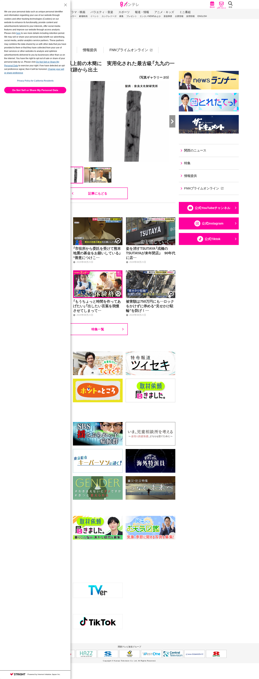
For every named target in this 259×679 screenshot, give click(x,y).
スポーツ (124, 12)
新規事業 (168, 16)
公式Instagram (212, 223)
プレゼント (131, 16)
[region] (129, 50)
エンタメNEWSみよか (150, 16)
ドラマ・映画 (76, 12)
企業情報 (179, 16)
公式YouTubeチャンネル (212, 208)
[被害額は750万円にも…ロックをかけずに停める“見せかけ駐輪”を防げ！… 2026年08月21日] (150, 272)
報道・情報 (142, 12)
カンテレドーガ (109, 16)
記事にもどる (97, 193)
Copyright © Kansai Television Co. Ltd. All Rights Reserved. (129, 661)
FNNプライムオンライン (128, 50)
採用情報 (190, 16)
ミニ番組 (185, 12)
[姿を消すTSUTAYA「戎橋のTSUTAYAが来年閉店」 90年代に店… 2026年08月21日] (150, 219)
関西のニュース (195, 150)
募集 (121, 16)
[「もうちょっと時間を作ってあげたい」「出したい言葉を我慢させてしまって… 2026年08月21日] (97, 272)
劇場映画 (83, 16)
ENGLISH (202, 16)
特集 (187, 163)
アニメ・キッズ (164, 12)
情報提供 (90, 50)
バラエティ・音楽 (102, 12)
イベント (94, 16)
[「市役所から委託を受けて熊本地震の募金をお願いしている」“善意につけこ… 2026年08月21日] (97, 219)
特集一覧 (97, 329)
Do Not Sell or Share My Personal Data (35, 90)
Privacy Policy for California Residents (35, 81)
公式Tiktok (212, 239)
